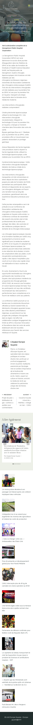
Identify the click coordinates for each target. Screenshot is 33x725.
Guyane (16, 20)
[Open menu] (29, 5)
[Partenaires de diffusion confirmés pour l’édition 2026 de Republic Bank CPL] (16, 621)
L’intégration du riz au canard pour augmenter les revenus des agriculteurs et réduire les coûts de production (16, 516)
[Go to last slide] (4, 443)
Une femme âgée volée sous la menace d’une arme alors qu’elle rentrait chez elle (16, 608)
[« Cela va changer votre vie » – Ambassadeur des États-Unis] (16, 529)
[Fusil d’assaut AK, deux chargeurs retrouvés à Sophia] (16, 695)
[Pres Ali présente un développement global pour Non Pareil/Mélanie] (16, 552)
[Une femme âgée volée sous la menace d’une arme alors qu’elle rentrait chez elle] (16, 596)
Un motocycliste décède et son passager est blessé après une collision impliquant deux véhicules (16, 492)
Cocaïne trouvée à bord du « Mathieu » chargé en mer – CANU (24, 400)
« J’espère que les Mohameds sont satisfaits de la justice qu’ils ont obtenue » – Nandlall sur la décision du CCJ (16, 682)
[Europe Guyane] (11, 5)
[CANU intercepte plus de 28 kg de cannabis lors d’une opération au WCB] (16, 574)
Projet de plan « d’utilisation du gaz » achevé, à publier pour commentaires (8, 401)
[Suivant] (28, 443)
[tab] (13, 463)
